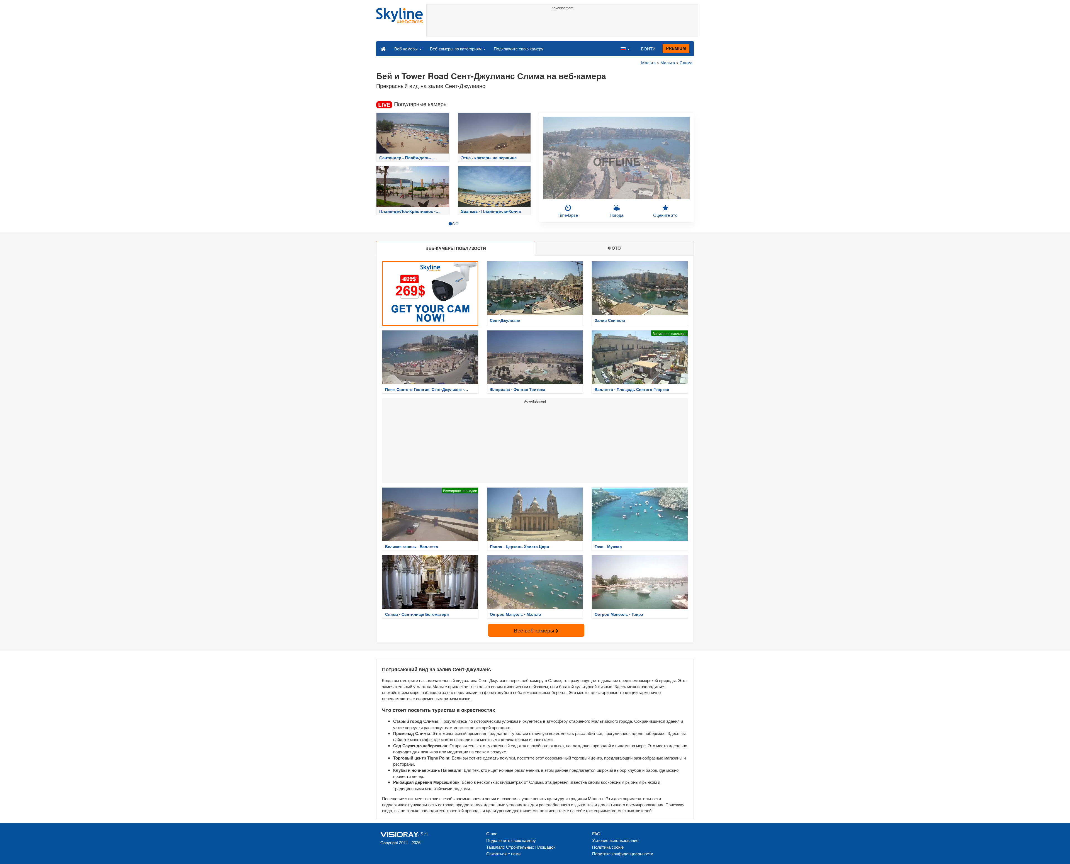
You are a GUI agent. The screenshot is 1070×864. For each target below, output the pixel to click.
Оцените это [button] (665, 215)
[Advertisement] (562, 24)
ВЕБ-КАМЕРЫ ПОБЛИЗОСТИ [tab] (455, 248)
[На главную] (383, 48)
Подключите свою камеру (518, 49)
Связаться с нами (503, 853)
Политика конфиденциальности (622, 853)
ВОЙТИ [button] (648, 49)
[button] (625, 48)
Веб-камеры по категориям (456, 49)
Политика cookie (608, 847)
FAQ (596, 833)
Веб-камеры (406, 49)
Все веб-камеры (535, 630)
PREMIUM (676, 48)
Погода (616, 215)
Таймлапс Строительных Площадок (520, 847)
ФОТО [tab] (614, 248)
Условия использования (615, 840)
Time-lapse (568, 215)
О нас (491, 833)
